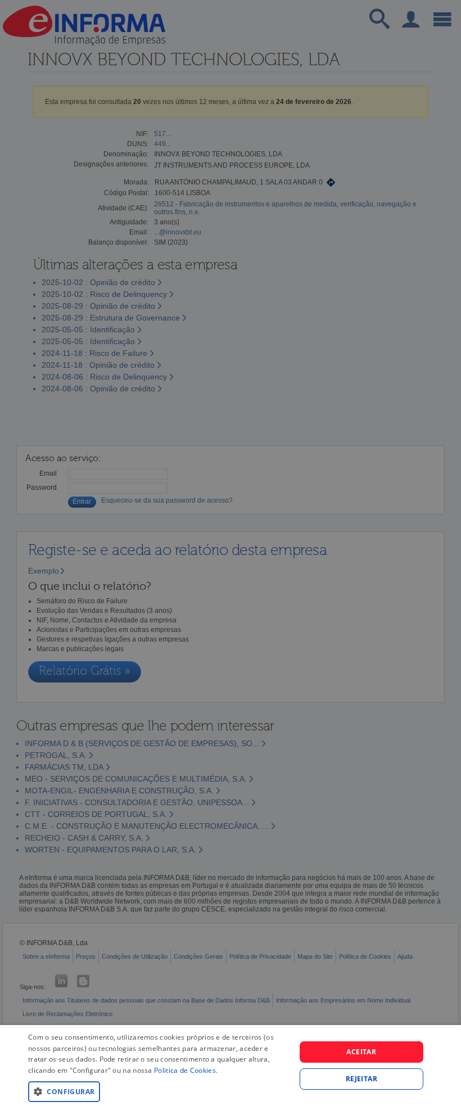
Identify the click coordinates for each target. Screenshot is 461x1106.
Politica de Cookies (185, 1070)
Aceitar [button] (361, 1052)
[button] (158, 1091)
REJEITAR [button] (361, 1079)
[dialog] (230, 1065)
